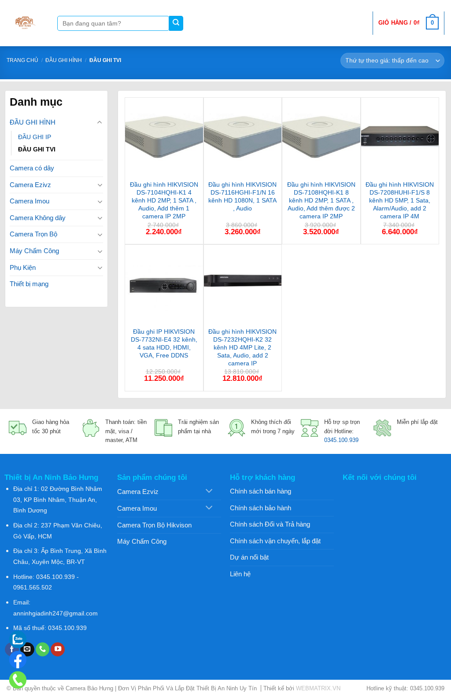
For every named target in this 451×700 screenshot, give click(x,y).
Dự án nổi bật (249, 557)
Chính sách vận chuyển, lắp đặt (275, 541)
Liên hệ (240, 574)
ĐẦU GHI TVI (36, 149)
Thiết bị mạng (29, 283)
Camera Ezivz (30, 184)
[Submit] (176, 23)
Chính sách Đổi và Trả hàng (270, 524)
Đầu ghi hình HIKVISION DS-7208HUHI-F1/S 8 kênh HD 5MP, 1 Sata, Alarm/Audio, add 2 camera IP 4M (400, 200)
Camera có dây (32, 168)
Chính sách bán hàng (260, 491)
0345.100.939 (341, 440)
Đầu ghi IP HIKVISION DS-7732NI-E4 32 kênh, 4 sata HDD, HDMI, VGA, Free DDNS (164, 343)
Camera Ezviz (138, 491)
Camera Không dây (38, 217)
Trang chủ (22, 60)
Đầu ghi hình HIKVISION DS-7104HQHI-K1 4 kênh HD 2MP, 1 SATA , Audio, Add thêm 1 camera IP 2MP (164, 200)
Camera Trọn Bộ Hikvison (154, 525)
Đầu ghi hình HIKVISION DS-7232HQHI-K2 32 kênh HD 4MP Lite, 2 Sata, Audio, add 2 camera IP (242, 347)
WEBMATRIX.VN (318, 688)
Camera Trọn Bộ (33, 234)
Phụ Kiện (23, 267)
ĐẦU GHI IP (34, 136)
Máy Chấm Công (34, 250)
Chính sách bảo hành (260, 508)
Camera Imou (29, 201)
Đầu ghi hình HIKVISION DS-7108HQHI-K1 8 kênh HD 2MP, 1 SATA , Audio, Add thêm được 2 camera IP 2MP (321, 200)
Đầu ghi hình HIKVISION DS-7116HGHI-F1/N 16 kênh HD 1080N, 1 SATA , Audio (242, 196)
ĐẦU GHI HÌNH (63, 60)
